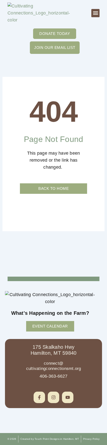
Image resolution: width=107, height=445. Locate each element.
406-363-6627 (53, 376)
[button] (95, 13)
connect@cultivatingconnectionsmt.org (53, 366)
